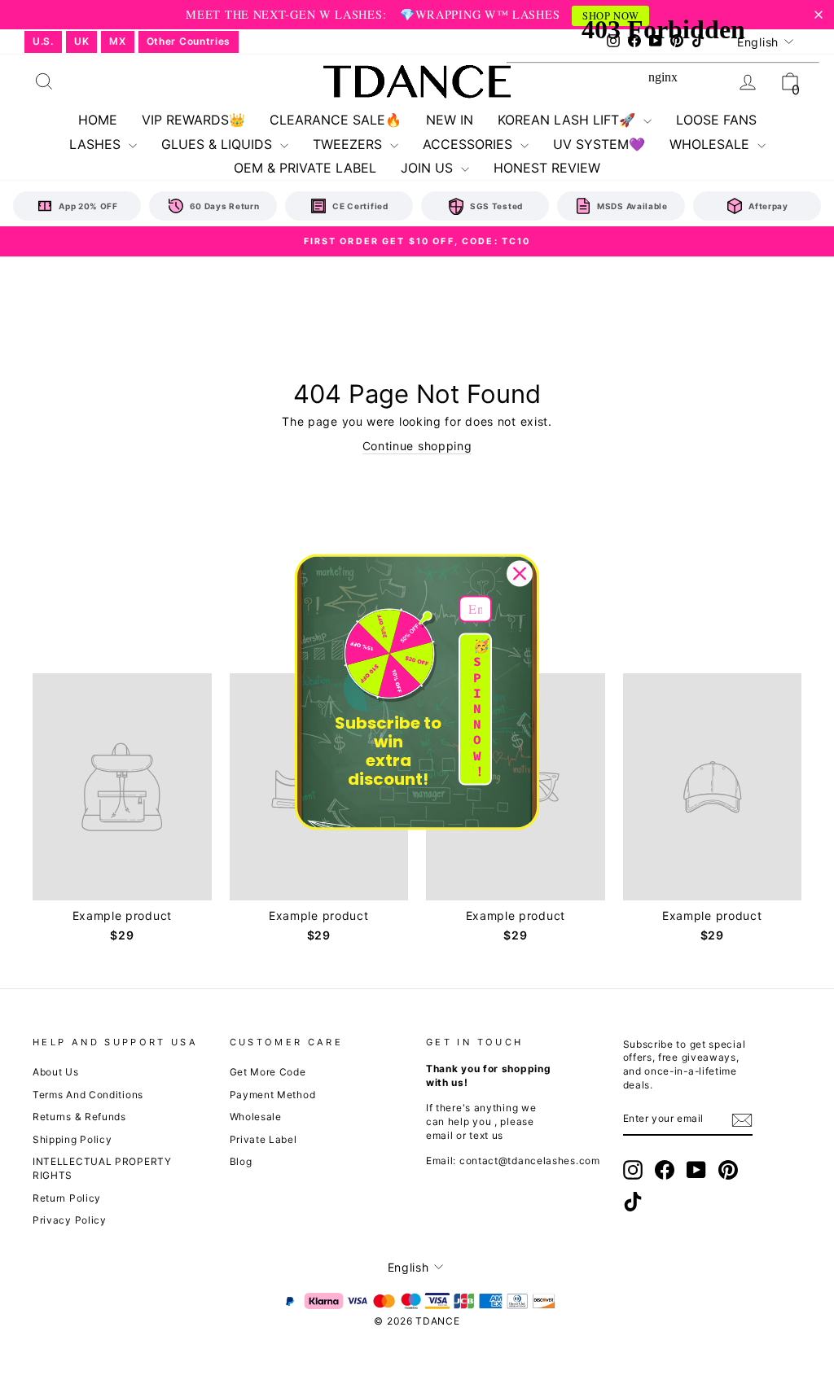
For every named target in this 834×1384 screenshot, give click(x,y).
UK (81, 41)
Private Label (263, 1139)
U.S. (43, 41)
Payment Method (273, 1094)
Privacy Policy (70, 1220)
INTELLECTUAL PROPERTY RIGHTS (102, 1168)
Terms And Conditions (88, 1094)
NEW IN (449, 120)
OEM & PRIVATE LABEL (305, 168)
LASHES (97, 144)
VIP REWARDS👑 (193, 120)
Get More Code (268, 1072)
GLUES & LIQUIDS (218, 144)
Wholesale (256, 1116)
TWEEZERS (349, 144)
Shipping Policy (72, 1139)
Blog (241, 1161)
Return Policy (67, 1198)
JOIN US (429, 168)
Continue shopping (417, 446)
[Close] (519, 573)
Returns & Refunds (79, 1116)
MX (117, 41)
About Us (56, 1072)
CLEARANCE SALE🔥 (336, 120)
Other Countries (189, 41)
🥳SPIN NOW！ (481, 709)
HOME (97, 120)
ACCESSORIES (469, 144)
